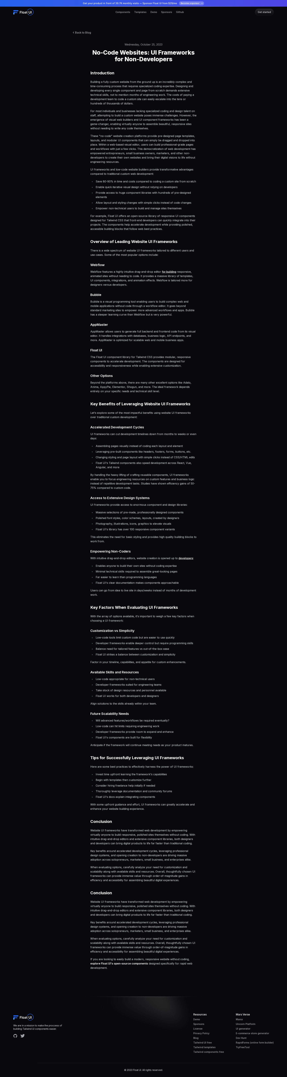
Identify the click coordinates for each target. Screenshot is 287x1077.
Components (122, 12)
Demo (153, 12)
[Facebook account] (15, 1036)
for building (169, 271)
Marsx (239, 1019)
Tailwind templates (204, 1047)
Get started (264, 12)
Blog (195, 1038)
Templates (140, 12)
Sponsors (166, 12)
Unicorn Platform (245, 1024)
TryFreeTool (243, 1047)
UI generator (243, 1028)
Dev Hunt (241, 1038)
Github (180, 12)
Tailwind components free (208, 1051)
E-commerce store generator (252, 1033)
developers (186, 558)
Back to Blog (83, 32)
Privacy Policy (201, 1033)
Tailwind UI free (202, 1042)
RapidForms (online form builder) (255, 1042)
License (197, 1028)
